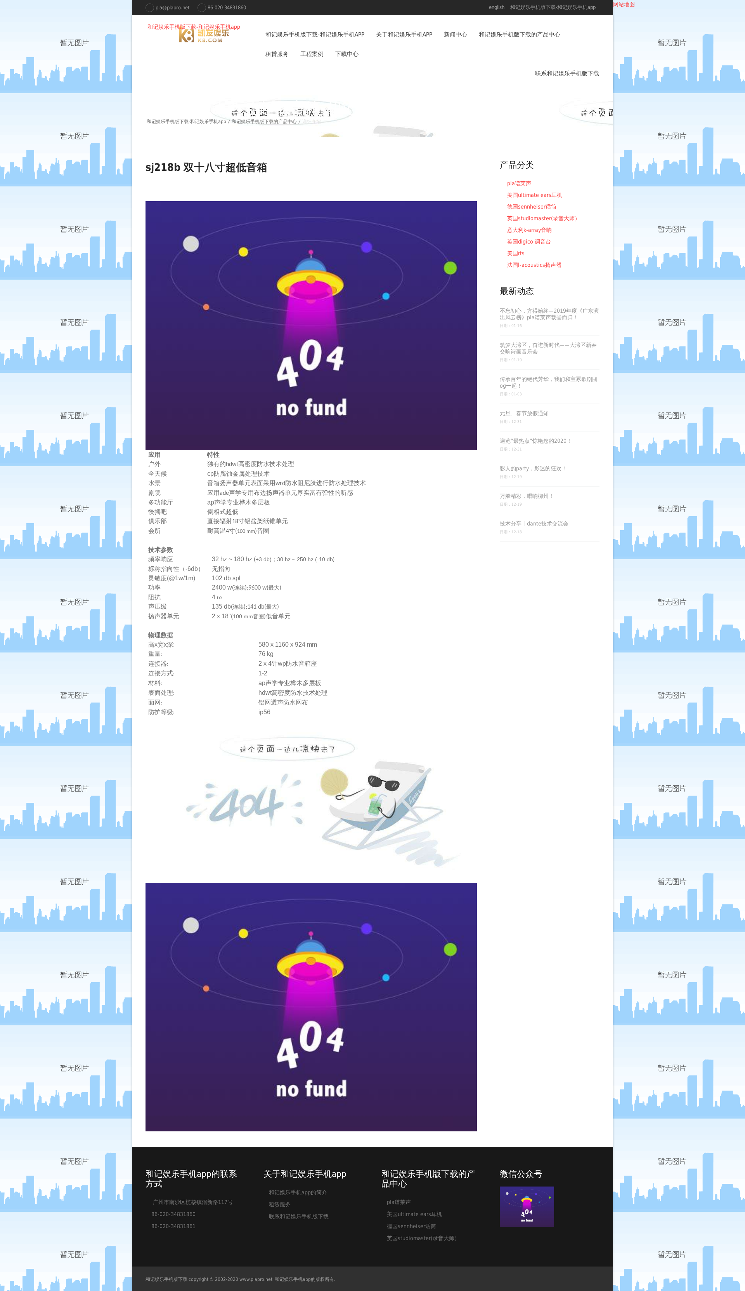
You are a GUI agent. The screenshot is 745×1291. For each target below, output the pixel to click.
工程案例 (312, 53)
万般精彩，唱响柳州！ (527, 496)
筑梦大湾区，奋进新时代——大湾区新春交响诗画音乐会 (548, 348)
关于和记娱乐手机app (404, 34)
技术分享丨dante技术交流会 (534, 523)
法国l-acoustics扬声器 (533, 265)
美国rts (515, 253)
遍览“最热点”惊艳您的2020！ (536, 441)
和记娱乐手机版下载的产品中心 (519, 34)
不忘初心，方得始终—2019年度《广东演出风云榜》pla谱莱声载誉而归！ (549, 314)
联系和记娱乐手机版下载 (567, 73)
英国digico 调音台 (528, 241)
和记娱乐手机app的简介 (298, 1192)
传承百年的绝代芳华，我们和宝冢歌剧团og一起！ (549, 382)
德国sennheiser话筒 (531, 207)
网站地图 (624, 4)
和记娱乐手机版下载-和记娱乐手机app (553, 7)
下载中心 (347, 53)
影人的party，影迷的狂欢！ (533, 468)
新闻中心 (455, 34)
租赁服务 (277, 53)
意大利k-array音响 (529, 230)
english (496, 7)
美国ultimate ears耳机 (534, 195)
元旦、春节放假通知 (524, 413)
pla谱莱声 (518, 183)
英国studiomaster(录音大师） (543, 218)
